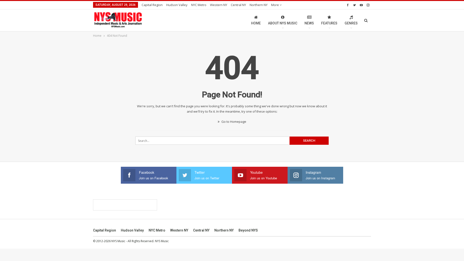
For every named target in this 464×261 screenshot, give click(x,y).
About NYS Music (282, 23)
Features (329, 23)
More (275, 5)
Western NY (218, 5)
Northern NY (259, 5)
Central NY (238, 5)
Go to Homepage (233, 121)
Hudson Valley (177, 5)
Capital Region (152, 5)
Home (256, 23)
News (309, 23)
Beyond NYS (248, 230)
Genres (351, 23)
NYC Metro (198, 5)
